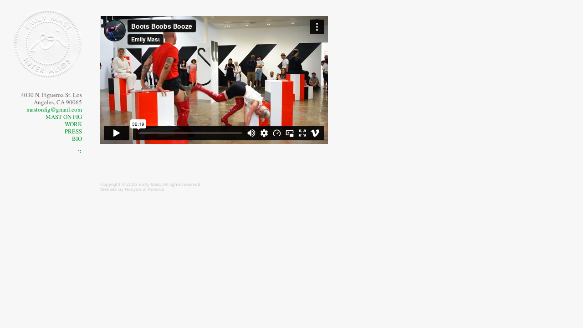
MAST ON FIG (64, 117)
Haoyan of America (144, 189)
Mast (156, 184)
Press (73, 131)
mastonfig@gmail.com (54, 109)
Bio (77, 138)
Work (73, 124)
